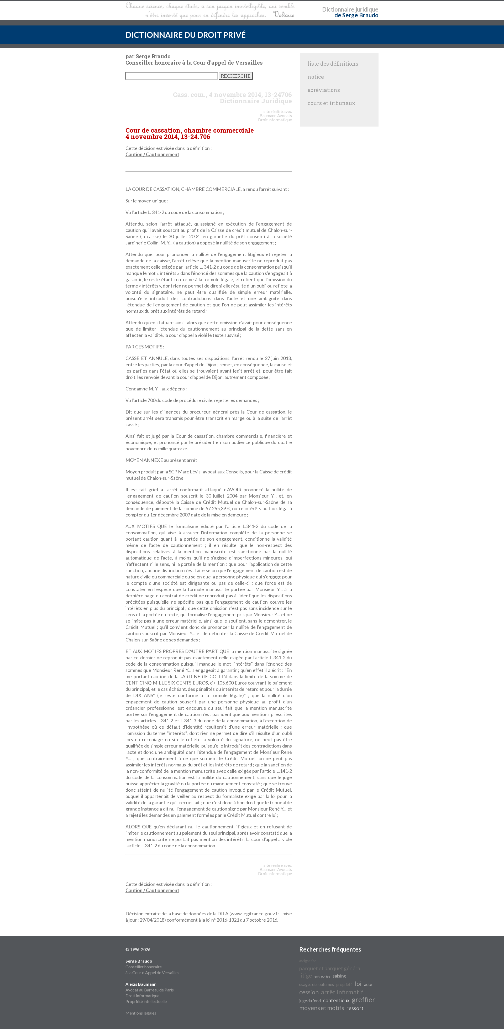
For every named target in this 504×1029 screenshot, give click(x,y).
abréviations (324, 89)
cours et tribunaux (331, 103)
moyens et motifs (321, 1007)
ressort (355, 1008)
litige (305, 975)
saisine (339, 976)
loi (358, 983)
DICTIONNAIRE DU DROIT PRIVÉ (185, 34)
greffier (363, 999)
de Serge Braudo (356, 15)
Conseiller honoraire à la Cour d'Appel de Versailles (152, 966)
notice (316, 76)
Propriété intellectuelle (146, 1001)
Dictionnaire (338, 9)
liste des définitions (333, 63)
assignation (308, 961)
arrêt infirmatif (342, 992)
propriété (344, 984)
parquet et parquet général (330, 968)
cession (309, 992)
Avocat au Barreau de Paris (149, 989)
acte (368, 984)
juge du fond (310, 1000)
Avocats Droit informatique (275, 117)
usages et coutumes (316, 984)
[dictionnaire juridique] (210, 11)
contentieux (336, 1000)
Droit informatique (142, 995)
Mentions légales (140, 1012)
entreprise (322, 976)
